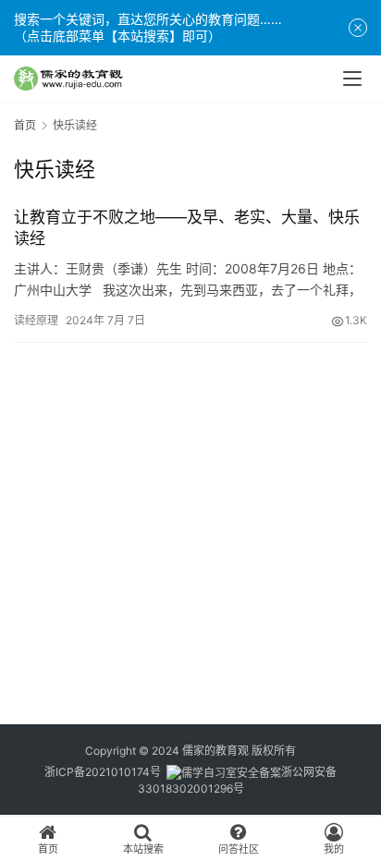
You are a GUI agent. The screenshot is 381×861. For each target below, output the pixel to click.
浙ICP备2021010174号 (102, 772)
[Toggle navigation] (352, 78)
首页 (25, 125)
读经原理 (36, 320)
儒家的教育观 (215, 751)
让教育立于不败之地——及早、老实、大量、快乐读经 (187, 228)
